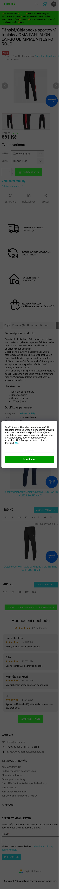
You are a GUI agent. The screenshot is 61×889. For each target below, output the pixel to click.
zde (16, 443)
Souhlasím (29, 459)
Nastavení (29, 450)
